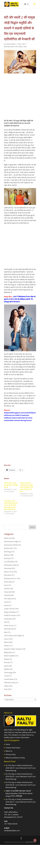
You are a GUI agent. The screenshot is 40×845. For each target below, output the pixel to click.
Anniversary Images (11, 541)
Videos (6, 686)
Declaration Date (10, 565)
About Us (9, 751)
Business (7, 558)
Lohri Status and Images (13, 635)
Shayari (6, 659)
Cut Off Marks (9, 562)
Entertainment (9, 47)
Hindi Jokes (8, 619)
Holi (5, 622)
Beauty (6, 555)
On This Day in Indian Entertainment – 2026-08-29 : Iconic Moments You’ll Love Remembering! (21, 768)
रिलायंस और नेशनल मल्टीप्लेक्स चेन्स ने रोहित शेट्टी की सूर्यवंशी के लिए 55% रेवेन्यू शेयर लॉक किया (26, 487)
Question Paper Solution (13, 649)
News (6, 642)
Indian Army (8, 625)
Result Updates (9, 656)
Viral (25, 47)
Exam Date (8, 582)
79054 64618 (12, 824)
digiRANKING (30, 842)
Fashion (7, 588)
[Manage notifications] (35, 840)
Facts (6, 585)
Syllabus (7, 669)
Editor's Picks (9, 572)
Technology (8, 672)
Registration (8, 652)
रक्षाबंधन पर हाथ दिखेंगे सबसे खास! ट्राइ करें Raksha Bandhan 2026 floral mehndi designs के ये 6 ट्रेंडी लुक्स (19, 793)
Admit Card (8, 538)
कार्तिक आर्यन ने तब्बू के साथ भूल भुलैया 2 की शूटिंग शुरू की (11, 485)
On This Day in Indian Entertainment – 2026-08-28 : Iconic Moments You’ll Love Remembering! (21, 784)
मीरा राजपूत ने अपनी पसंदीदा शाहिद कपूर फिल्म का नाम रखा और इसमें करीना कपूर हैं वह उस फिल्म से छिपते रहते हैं (10, 505)
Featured (7, 592)
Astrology (7, 552)
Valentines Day (9, 682)
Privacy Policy (11, 754)
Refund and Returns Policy (15, 758)
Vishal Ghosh (10, 44)
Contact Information (13, 748)
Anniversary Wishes (11, 545)
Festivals (7, 595)
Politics (6, 646)
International (8, 629)
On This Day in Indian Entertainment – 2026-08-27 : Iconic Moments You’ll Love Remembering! (21, 801)
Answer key (8, 548)
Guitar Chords (9, 609)
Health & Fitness (10, 615)
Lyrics (6, 639)
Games (6, 605)
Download (8, 568)
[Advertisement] (20, 98)
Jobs (5, 632)
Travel (6, 676)
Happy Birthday (10, 612)
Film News (19, 47)
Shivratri (7, 662)
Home (8, 744)
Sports (6, 666)
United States (9, 679)
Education (7, 575)
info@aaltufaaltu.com (12, 830)
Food (6, 602)
